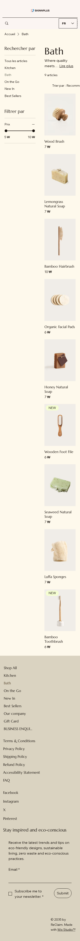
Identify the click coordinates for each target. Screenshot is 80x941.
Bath (7, 683)
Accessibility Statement (21, 772)
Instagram (11, 801)
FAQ (6, 780)
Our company (15, 713)
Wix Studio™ (66, 930)
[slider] (6, 130)
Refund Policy (14, 764)
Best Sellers (13, 706)
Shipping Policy (15, 756)
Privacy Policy (14, 748)
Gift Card (11, 721)
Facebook (10, 792)
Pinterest (10, 818)
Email (14, 869)
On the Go (12, 690)
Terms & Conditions (19, 741)
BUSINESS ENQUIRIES (18, 728)
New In (9, 698)
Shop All (10, 668)
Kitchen (10, 675)
